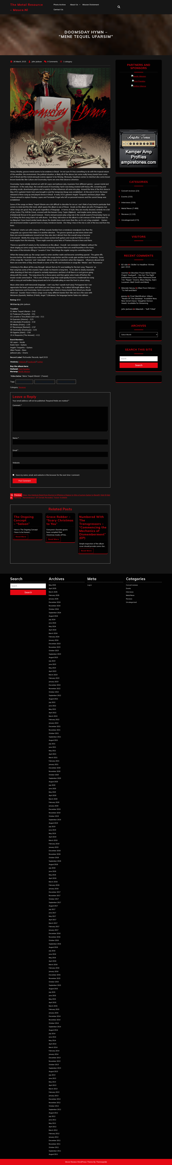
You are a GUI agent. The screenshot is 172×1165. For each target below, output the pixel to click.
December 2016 (54, 933)
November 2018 (54, 854)
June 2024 (52, 623)
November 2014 (54, 1020)
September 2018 (55, 861)
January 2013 (53, 1096)
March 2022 (53, 716)
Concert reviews (128, 191)
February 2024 (54, 637)
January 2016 (53, 971)
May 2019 (52, 833)
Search (138, 365)
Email (15, 450)
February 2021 (54, 761)
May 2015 (52, 999)
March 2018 (53, 882)
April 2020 (52, 795)
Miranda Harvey (128, 288)
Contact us (58, 9)
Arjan (72, 20)
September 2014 (55, 1027)
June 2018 (52, 871)
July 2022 (52, 702)
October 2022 (54, 692)
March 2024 (53, 633)
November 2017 (54, 895)
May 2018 (52, 875)
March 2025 (53, 592)
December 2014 (54, 1016)
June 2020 (52, 788)
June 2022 (52, 706)
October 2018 (54, 857)
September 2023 (55, 654)
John (72, 25)
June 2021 (52, 747)
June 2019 (52, 830)
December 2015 (54, 975)
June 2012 (52, 1120)
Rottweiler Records (66, 382)
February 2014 (54, 1051)
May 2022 (52, 709)
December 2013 (54, 1058)
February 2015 (54, 1009)
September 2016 (55, 944)
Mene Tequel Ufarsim (44, 382)
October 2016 (54, 940)
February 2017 (54, 926)
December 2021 (54, 726)
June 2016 (52, 954)
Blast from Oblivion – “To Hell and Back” (138, 289)
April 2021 (52, 754)
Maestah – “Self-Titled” (146, 309)
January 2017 (53, 930)
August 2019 (53, 823)
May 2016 (52, 958)
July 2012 (52, 1116)
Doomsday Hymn (24, 382)
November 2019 (54, 813)
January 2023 (53, 682)
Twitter (40, 362)
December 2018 (54, 851)
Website (22, 362)
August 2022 (53, 699)
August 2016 (53, 947)
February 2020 (54, 802)
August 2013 (53, 1071)
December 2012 (54, 1099)
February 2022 (54, 719)
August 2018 (53, 864)
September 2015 (55, 985)
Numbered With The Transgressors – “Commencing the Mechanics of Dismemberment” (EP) (92, 527)
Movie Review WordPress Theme (79, 1162)
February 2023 (54, 678)
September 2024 (55, 613)
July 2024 (52, 619)
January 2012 (53, 1137)
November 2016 (54, 937)
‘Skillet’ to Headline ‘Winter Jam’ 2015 (137, 265)
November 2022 (54, 688)
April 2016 (52, 961)
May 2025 (52, 585)
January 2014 (53, 1054)
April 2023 (52, 671)
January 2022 (53, 723)
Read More (21, 537)
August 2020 (53, 782)
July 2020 (52, 785)
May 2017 (52, 916)
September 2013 (55, 1068)
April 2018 (52, 878)
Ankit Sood (75, 15)
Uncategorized (127, 220)
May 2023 (52, 668)
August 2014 (53, 1030)
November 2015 (54, 978)
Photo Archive (60, 5)
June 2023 (52, 664)
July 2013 (52, 1075)
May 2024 (52, 626)
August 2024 (53, 616)
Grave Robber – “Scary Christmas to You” (59, 520)
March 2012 (53, 1130)
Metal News (126, 208)
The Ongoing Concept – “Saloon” (24, 520)
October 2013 (54, 1064)
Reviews (22, 387)
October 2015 (54, 982)
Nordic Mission (24, 371)
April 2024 (52, 630)
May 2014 (52, 1040)
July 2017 (52, 909)
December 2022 (54, 685)
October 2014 (54, 1023)
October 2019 (54, 816)
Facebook (31, 362)
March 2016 (53, 964)
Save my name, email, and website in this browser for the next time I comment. (48, 475)
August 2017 (53, 906)
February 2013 (54, 1092)
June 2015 (52, 995)
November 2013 (54, 1061)
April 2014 (52, 1044)
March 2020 (53, 799)
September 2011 (55, 1151)
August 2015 (53, 989)
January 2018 (53, 889)
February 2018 (54, 885)
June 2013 (52, 1078)
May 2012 (52, 1123)
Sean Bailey (75, 40)
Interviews (125, 202)
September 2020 (55, 778)
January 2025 (53, 599)
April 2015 (52, 1002)
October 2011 (54, 1147)
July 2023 (52, 661)
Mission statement (90, 5)
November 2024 (54, 606)
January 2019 (53, 847)
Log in (89, 585)
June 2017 (52, 913)
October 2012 (54, 1106)
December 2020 (54, 768)
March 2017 (53, 923)
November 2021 (54, 730)
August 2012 (53, 1113)
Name (16, 438)
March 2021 (53, 757)
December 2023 (54, 644)
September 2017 (55, 902)
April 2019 (52, 837)
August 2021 (53, 740)
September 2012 (55, 1109)
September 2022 (55, 695)
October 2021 (54, 733)
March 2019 (53, 840)
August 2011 (53, 1154)
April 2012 (52, 1127)
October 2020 (54, 775)
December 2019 (54, 809)
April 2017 (52, 920)
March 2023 (53, 675)
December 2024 (54, 602)
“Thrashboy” (75, 9)
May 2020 (52, 792)
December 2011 (54, 1140)
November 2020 (54, 771)
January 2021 (53, 764)
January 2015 (53, 1013)
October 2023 (54, 650)
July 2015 (52, 992)
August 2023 (53, 657)
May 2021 (52, 751)
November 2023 (54, 647)
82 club (124, 264)
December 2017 (54, 892)
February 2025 (54, 595)
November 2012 (54, 1102)
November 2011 (54, 1144)
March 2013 (53, 1089)
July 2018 (52, 868)
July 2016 (52, 951)
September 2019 (55, 820)
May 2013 (52, 1082)
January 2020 (53, 806)
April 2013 (52, 1085)
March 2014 (53, 1047)
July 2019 (52, 826)
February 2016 (54, 968)
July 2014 (52, 1033)
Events (124, 196)
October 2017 (54, 899)
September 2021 (55, 737)
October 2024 (54, 609)
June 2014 (52, 1037)
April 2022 (52, 713)
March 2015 (53, 1006)
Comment (17, 405)
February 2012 (54, 1133)
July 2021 (52, 744)
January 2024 (53, 640)
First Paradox (24, 369)
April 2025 (52, 588)
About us (74, 5)
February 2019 (54, 844)
